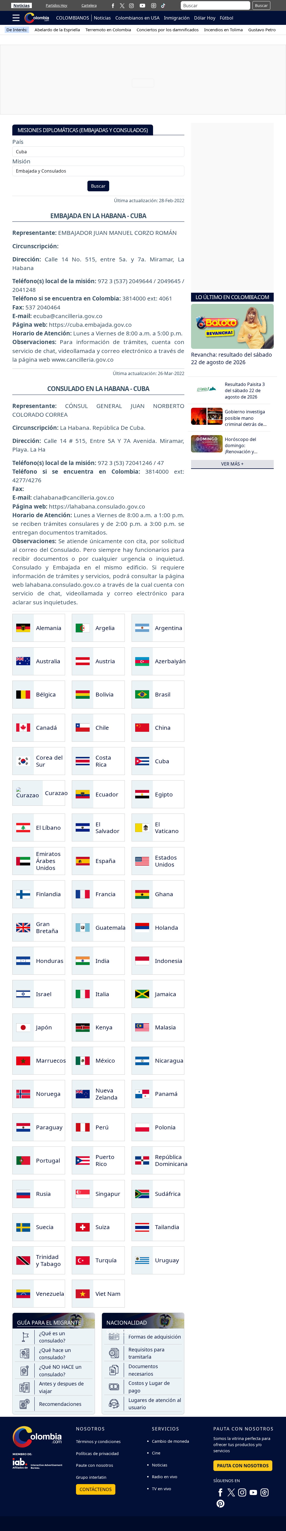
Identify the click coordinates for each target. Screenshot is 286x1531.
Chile (102, 727)
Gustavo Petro (262, 29)
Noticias (21, 5)
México (105, 1060)
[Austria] (83, 660)
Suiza (103, 1227)
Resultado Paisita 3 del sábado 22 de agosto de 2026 (245, 390)
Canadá (46, 727)
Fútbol (226, 18)
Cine (156, 1453)
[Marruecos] (23, 1060)
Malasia (165, 1027)
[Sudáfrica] (142, 1193)
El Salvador (108, 827)
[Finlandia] (23, 893)
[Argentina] (142, 627)
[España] (83, 860)
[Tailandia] (142, 1226)
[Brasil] (142, 694)
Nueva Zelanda (107, 1093)
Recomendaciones (60, 1404)
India (102, 961)
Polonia (165, 1127)
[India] (83, 960)
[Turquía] (83, 1259)
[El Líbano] (23, 827)
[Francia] (83, 893)
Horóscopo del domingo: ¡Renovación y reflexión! (240, 448)
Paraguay (49, 1127)
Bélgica (46, 694)
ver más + (232, 464)
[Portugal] (23, 1160)
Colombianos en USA (137, 18)
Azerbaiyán (170, 661)
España (106, 861)
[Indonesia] (142, 960)
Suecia (45, 1227)
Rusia (43, 1194)
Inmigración (177, 18)
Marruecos (51, 1060)
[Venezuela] (23, 1293)
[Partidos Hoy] (153, 5)
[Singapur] (83, 1193)
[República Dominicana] (142, 1160)
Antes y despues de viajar (61, 1387)
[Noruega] (23, 1093)
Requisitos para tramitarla (146, 1353)
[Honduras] (23, 960)
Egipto (164, 794)
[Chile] (83, 727)
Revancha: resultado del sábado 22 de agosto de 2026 (231, 358)
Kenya (104, 1027)
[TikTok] (163, 5)
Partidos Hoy (56, 5)
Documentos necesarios (143, 1370)
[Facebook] (113, 5)
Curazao (56, 793)
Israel (43, 994)
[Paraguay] (23, 1127)
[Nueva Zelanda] (83, 1093)
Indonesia (168, 961)
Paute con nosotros (94, 1465)
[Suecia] (23, 1226)
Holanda (166, 927)
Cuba (162, 761)
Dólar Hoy (204, 18)
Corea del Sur (49, 760)
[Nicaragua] (142, 1060)
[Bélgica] (23, 694)
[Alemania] (23, 627)
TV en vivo (161, 1488)
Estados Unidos (166, 860)
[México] (83, 1060)
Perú (102, 1127)
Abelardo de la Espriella (57, 29)
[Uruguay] (142, 1259)
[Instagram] (131, 5)
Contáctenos (96, 1489)
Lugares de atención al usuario (154, 1404)
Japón (44, 1027)
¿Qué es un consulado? (52, 1337)
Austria (105, 661)
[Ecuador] (83, 794)
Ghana (164, 894)
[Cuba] (142, 760)
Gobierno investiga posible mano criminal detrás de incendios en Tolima (246, 421)
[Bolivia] (83, 694)
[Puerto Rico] (83, 1160)
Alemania (48, 628)
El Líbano (48, 827)
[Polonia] (142, 1127)
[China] (142, 727)
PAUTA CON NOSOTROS (243, 1466)
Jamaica (165, 994)
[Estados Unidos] (142, 860)
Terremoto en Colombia (108, 29)
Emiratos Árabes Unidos (48, 861)
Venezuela (50, 1294)
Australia (48, 661)
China (163, 727)
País (17, 142)
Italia (102, 994)
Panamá (166, 1094)
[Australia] (23, 660)
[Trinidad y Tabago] (23, 1259)
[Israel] (23, 993)
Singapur (108, 1194)
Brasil (162, 694)
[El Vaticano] (142, 827)
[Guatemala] (83, 927)
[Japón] (23, 1027)
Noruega (48, 1094)
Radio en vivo (164, 1476)
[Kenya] (83, 1027)
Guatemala (111, 927)
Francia (106, 894)
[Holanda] (142, 927)
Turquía (106, 1260)
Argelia (105, 628)
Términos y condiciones (98, 1441)
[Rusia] (23, 1193)
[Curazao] (27, 792)
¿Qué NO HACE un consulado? (60, 1370)
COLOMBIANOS (72, 18)
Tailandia (167, 1227)
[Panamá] (142, 1093)
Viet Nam (108, 1294)
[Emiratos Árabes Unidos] (23, 860)
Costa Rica (103, 760)
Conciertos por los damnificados (168, 29)
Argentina (168, 628)
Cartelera (89, 5)
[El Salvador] (83, 827)
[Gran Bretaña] (23, 927)
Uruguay (167, 1260)
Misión (21, 161)
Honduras (49, 961)
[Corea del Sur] (23, 760)
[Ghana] (142, 893)
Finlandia (48, 894)
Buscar (261, 5)
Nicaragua (169, 1060)
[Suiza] (83, 1226)
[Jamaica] (142, 993)
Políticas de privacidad (97, 1453)
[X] (122, 5)
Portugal (48, 1160)
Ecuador (107, 794)
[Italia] (83, 993)
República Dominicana (171, 1160)
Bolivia (105, 694)
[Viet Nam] (83, 1293)
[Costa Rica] (83, 760)
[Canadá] (23, 727)
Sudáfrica (168, 1194)
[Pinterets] (220, 1501)
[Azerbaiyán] (142, 660)
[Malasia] (142, 1027)
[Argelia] (83, 627)
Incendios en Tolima (223, 29)
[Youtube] (142, 6)
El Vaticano (167, 827)
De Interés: (16, 29)
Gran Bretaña (47, 927)
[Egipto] (142, 794)
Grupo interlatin (91, 1477)
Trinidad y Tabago (48, 1260)
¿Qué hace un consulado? (55, 1354)
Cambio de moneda (170, 1441)
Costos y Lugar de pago (149, 1387)
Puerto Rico (105, 1160)
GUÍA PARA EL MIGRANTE (49, 1322)
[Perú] (83, 1127)
